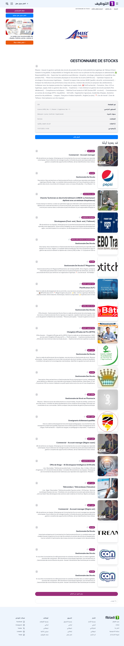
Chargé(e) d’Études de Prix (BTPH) (81, 332)
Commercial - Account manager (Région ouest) (75, 443)
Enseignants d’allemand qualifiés (81, 420)
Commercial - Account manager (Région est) (76, 509)
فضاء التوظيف (44, 635)
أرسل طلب (76, 137)
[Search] (115, 601)
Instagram (19, 625)
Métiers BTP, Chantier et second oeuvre (83, 239)
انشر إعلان (69, 635)
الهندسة (92, 173)
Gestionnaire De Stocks (85, 177)
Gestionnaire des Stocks (85, 553)
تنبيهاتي (93, 631)
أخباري (94, 625)
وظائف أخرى (91, 394)
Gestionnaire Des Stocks (85, 243)
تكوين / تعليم (90, 417)
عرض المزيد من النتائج (76, 594)
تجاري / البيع (91, 151)
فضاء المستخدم (19, 11)
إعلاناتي (70, 631)
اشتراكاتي (93, 628)
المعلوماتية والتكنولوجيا (88, 217)
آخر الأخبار (93, 635)
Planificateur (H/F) (87, 288)
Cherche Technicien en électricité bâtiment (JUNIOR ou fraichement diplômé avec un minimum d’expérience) (67, 199)
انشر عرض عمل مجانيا (19, 15)
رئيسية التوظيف (44, 622)
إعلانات (117, 625)
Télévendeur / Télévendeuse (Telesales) (79, 487)
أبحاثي (70, 625)
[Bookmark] (36, 66)
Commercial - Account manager (82, 155)
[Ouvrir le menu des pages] (12, 3)
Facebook (19, 622)
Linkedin (19, 631)
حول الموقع (116, 621)
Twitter (20, 628)
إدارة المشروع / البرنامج (88, 284)
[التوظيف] (112, 3)
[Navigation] (117, 3)
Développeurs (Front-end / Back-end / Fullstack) (74, 221)
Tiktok (20, 635)
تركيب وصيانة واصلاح (89, 194)
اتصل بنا (117, 628)
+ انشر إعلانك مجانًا (19, 42)
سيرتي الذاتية (44, 631)
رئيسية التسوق (68, 622)
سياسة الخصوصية (114, 631)
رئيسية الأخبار (92, 622)
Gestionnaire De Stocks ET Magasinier (79, 266)
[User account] (7, 4)
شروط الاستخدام (114, 634)
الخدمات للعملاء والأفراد (88, 306)
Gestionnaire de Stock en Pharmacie (80, 398)
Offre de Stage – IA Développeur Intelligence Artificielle (72, 465)
